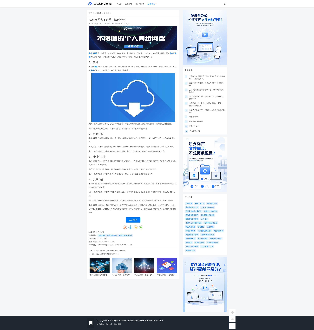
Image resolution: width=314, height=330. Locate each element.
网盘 (96, 66)
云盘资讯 (151, 4)
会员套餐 (128, 4)
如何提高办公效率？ (197, 121)
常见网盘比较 (195, 131)
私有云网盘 (93, 53)
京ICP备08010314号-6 (154, 320)
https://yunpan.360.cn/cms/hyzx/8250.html (115, 245)
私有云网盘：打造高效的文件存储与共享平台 (144, 275)
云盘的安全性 (194, 126)
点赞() (134, 220)
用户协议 (108, 324)
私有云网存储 (112, 235)
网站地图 (117, 324)
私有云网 (101, 235)
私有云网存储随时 (125, 235)
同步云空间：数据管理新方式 (107, 254)
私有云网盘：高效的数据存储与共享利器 (166, 275)
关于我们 (100, 324)
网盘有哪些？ (194, 117)
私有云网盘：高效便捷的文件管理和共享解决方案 (99, 275)
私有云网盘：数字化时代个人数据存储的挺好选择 (121, 275)
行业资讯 (107, 13)
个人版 (118, 4)
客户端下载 (140, 4)
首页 (90, 13)
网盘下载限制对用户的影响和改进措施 (110, 250)
